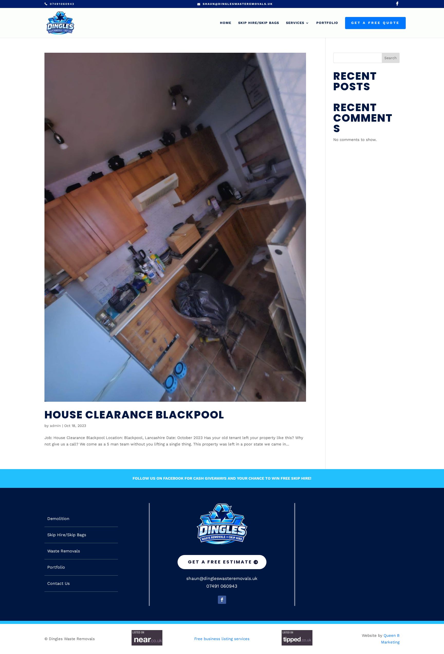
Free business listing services (221, 639)
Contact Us (58, 583)
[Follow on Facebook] (222, 600)
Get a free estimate (220, 562)
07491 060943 (221, 586)
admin (55, 426)
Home (225, 23)
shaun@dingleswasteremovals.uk (221, 578)
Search (390, 58)
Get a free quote (375, 23)
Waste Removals (63, 551)
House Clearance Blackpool (134, 414)
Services (295, 23)
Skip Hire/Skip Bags (258, 23)
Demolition (58, 519)
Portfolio (327, 23)
